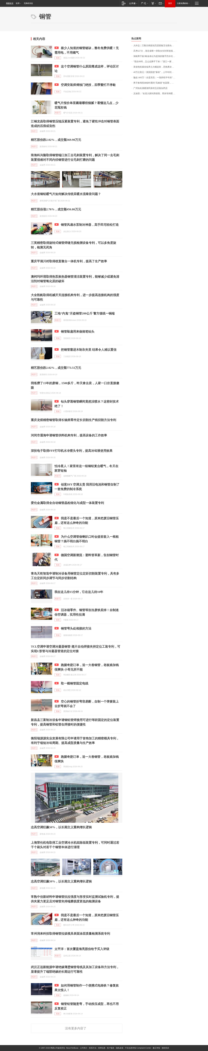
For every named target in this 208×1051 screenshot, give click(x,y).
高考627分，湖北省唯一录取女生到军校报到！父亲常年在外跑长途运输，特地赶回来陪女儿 (155, 51)
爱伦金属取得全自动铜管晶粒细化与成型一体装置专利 (67, 502)
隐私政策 (119, 1048)
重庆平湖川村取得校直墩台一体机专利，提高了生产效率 (69, 261)
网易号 (57, 113)
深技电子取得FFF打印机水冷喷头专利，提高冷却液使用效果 (72, 450)
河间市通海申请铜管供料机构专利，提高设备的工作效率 (69, 435)
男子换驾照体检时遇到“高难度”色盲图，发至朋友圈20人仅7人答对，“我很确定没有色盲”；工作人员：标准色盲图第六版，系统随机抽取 (155, 83)
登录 (170, 3)
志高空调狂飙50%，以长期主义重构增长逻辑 (61, 827)
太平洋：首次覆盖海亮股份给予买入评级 (82, 949)
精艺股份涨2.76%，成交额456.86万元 (56, 209)
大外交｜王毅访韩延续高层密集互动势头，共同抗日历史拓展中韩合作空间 (155, 45)
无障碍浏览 (28, 3)
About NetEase (72, 1048)
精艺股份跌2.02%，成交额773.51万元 (56, 367)
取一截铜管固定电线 (74, 683)
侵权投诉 (165, 1048)
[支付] (153, 3)
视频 (58, 58)
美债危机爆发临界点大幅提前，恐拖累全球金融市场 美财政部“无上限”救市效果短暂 (155, 67)
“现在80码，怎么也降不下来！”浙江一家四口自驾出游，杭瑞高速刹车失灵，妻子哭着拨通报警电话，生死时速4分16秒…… (155, 61)
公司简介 (83, 1048)
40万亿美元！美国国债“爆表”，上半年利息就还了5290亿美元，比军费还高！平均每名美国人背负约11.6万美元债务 (155, 72)
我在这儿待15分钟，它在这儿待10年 (79, 592)
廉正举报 (156, 1048)
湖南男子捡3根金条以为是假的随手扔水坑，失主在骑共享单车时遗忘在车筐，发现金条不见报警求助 (155, 56)
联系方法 (92, 1048)
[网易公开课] (133, 3)
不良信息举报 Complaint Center (138, 1048)
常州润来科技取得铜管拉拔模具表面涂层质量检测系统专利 (70, 933)
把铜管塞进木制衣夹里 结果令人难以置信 (88, 349)
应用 (17, 3)
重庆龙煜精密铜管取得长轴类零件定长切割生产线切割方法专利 (73, 420)
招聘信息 (101, 1048)
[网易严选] (144, 3)
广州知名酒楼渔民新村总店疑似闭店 (150, 88)
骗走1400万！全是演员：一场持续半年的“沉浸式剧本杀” (155, 77)
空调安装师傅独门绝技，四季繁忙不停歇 (88, 84)
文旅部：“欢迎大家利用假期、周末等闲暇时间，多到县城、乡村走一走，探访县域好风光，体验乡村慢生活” (155, 93)
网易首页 (9, 3)
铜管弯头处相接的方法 (76, 628)
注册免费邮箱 (182, 3)
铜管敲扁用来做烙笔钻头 (77, 331)
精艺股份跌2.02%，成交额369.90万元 (56, 139)
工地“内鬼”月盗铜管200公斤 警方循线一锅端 (85, 313)
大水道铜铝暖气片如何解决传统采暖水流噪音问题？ (66, 194)
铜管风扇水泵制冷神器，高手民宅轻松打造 (90, 224)
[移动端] (124, 3)
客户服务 (110, 1048)
